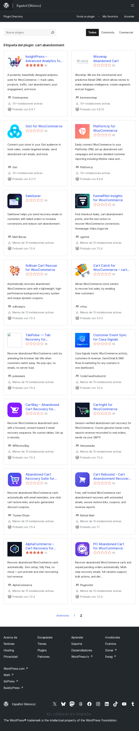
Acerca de (10, 637)
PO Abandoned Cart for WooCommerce (108, 546)
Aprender (77, 637)
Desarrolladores (81, 650)
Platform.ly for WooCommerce (105, 128)
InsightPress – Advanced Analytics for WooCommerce (44, 59)
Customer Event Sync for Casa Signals (110, 337)
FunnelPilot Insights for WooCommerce (108, 198)
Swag (110, 656)
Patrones (43, 656)
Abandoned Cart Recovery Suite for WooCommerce (40, 476)
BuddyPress (13, 688)
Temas (41, 644)
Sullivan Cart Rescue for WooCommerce (41, 268)
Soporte (76, 644)
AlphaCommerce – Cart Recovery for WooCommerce (40, 546)
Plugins (42, 650)
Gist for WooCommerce (44, 126)
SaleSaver (33, 196)
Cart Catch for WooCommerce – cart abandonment (110, 268)
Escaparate (44, 637)
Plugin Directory (13, 16)
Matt (9, 675)
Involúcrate (112, 637)
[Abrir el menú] (133, 5)
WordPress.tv (82, 656)
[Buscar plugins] (52, 32)
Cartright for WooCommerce (105, 407)
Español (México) (24, 704)
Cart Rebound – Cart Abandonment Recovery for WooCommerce (111, 476)
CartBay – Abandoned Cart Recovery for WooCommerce (42, 407)
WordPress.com (16, 668)
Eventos (110, 644)
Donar (111, 650)
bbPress (11, 681)
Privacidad (11, 656)
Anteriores (62, 615)
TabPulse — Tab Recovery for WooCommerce (38, 337)
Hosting (9, 650)
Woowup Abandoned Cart (106, 59)
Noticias (9, 644)
